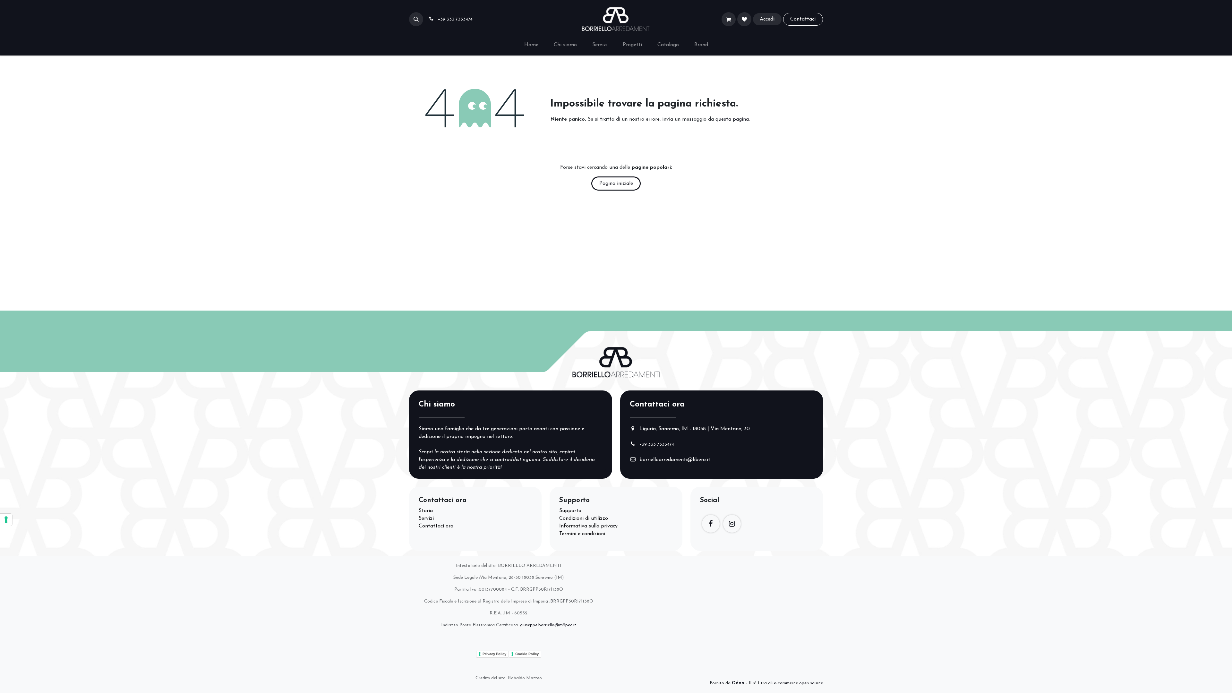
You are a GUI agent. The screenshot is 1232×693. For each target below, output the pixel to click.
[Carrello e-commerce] (729, 19)
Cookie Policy (527, 654)
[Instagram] (732, 524)
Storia (426, 510)
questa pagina (732, 119)
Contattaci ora (436, 526)
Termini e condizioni (582, 533)
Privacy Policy (494, 654)
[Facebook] (711, 524)
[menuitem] (531, 44)
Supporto (570, 510)
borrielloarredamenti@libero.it (674, 459)
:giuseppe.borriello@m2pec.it (547, 625)
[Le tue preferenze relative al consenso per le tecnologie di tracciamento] (6, 520)
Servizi (426, 518)
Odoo (739, 683)
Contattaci (803, 19)
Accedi (767, 19)
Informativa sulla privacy (588, 526)
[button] (416, 19)
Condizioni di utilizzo (583, 518)
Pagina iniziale (616, 183)
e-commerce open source (798, 683)
